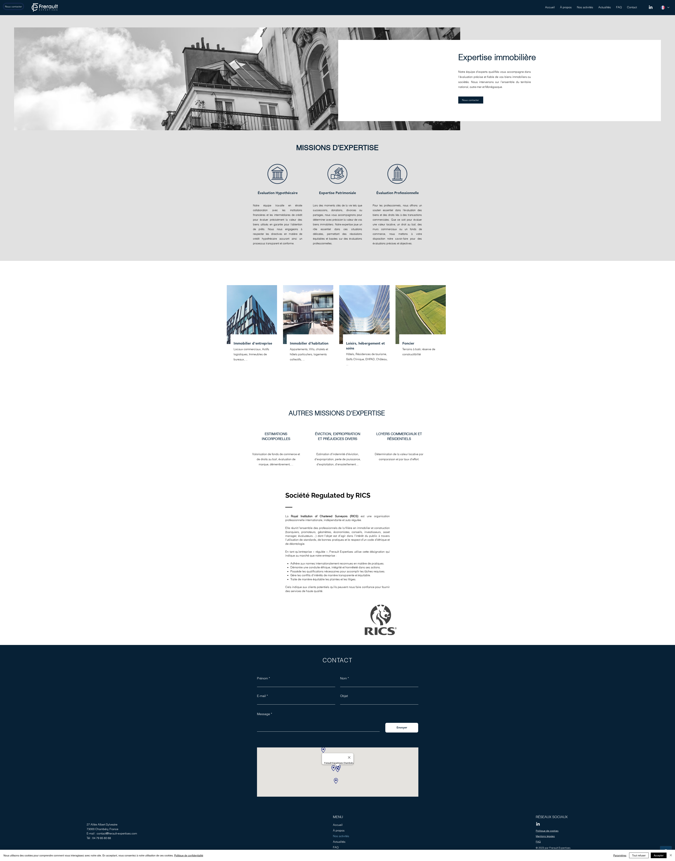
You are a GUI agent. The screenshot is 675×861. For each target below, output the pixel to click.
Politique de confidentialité (188, 855)
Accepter (659, 855)
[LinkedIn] (650, 7)
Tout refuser (639, 855)
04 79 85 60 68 (101, 838)
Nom (343, 678)
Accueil (338, 825)
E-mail (261, 696)
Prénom (262, 678)
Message (263, 714)
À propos (339, 830)
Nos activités (341, 836)
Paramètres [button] (619, 855)
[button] (585, 7)
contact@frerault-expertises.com (117, 833)
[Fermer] (671, 855)
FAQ (336, 847)
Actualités (339, 841)
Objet (344, 696)
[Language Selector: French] (664, 7)
